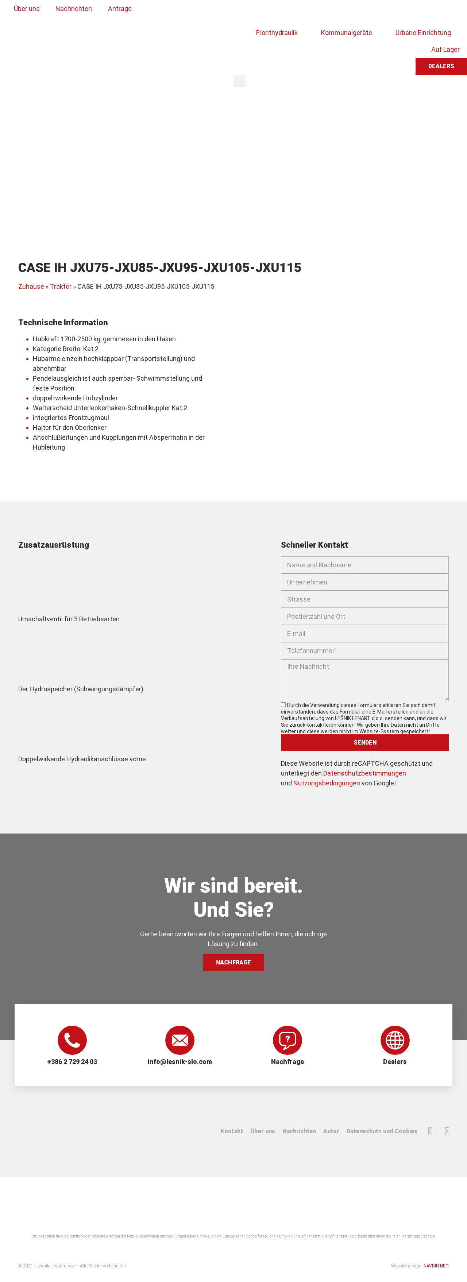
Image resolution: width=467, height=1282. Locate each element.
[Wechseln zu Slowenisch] (247, 12)
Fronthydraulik (277, 32)
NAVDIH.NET (436, 1266)
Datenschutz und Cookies (382, 1131)
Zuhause (31, 286)
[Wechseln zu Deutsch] (275, 12)
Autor (331, 1131)
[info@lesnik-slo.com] (179, 1040)
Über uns (262, 1131)
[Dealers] (395, 1040)
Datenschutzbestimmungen (364, 773)
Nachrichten (299, 1131)
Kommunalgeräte (346, 32)
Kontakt (232, 1131)
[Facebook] (430, 1131)
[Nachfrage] (287, 1040)
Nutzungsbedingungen (326, 783)
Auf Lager (445, 49)
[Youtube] (446, 1131)
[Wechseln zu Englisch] (261, 12)
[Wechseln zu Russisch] (302, 12)
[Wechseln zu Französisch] (289, 12)
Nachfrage (287, 1061)
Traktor (61, 286)
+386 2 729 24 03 (72, 1061)
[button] (240, 81)
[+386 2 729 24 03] (72, 1040)
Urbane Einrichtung (423, 32)
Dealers (395, 1061)
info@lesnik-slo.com (180, 1061)
